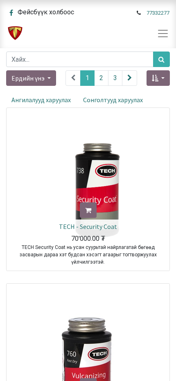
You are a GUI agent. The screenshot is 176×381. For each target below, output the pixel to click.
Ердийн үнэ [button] (28, 78)
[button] (158, 78)
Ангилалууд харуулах (41, 100)
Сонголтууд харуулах (113, 100)
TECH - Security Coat (88, 226)
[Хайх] (161, 59)
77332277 (158, 13)
